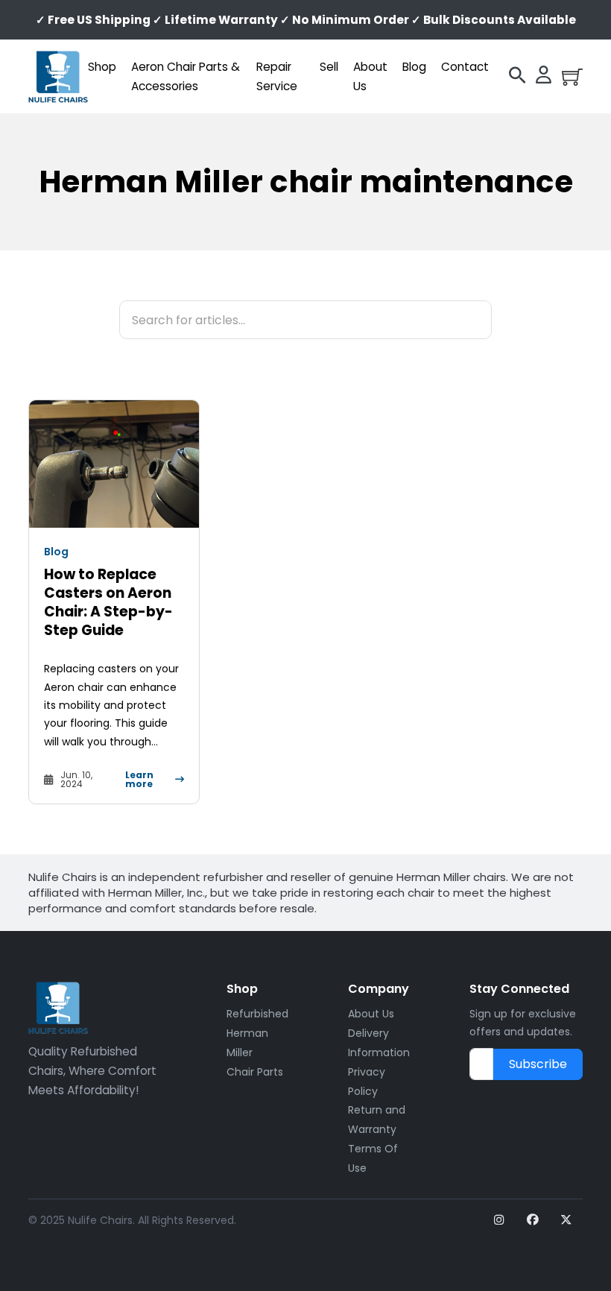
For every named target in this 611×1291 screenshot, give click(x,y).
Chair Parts (255, 1071)
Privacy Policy (366, 1081)
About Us (370, 76)
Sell (329, 67)
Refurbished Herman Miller (257, 1033)
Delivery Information (379, 1043)
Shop (102, 67)
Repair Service (276, 76)
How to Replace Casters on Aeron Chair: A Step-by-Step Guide (108, 602)
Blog (414, 67)
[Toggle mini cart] (572, 76)
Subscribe (538, 1064)
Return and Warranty (376, 1119)
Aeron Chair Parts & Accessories (185, 76)
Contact (465, 67)
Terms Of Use (373, 1158)
